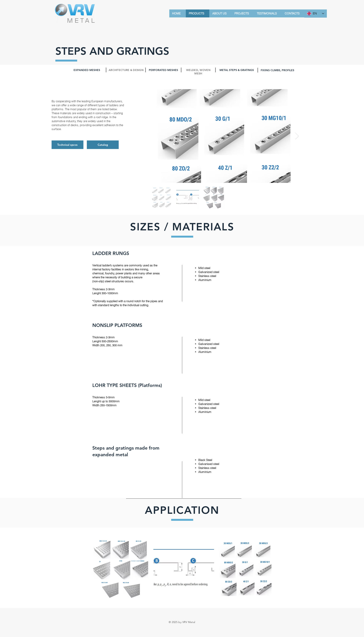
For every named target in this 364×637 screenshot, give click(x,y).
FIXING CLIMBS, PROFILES (277, 70)
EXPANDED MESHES (87, 70)
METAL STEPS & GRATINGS (237, 70)
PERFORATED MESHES (163, 70)
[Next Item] (297, 136)
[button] (103, 144)
